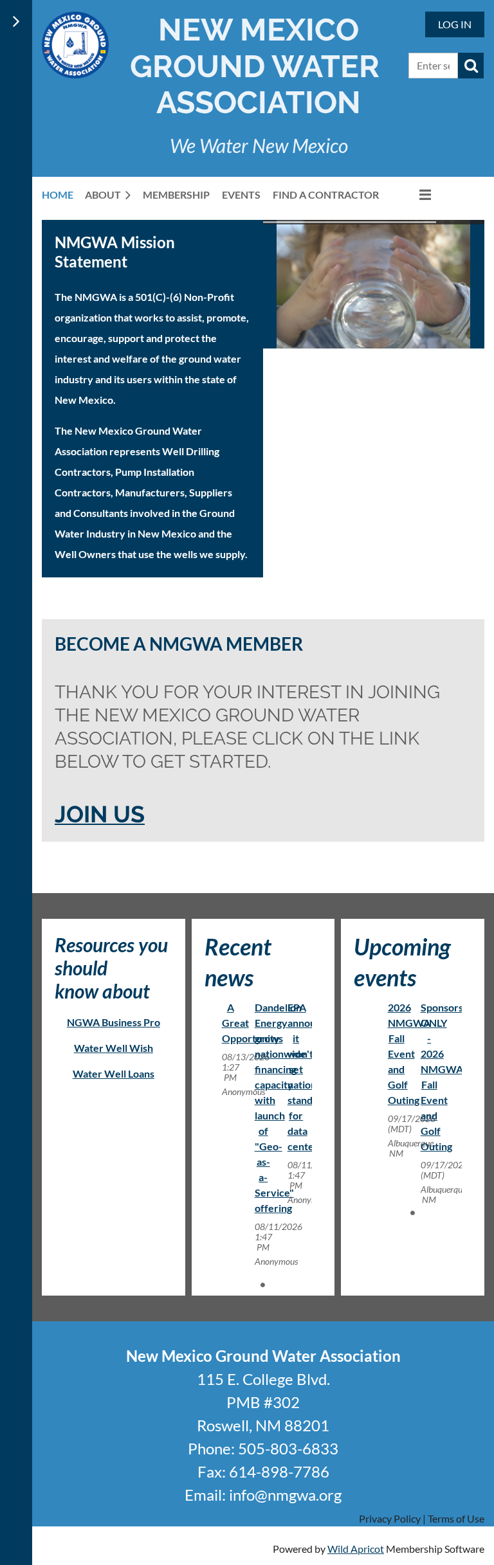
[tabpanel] (230, 1049)
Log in (454, 24)
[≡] (411, 194)
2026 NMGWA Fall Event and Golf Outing (409, 1053)
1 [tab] (263, 1284)
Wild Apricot (355, 1548)
